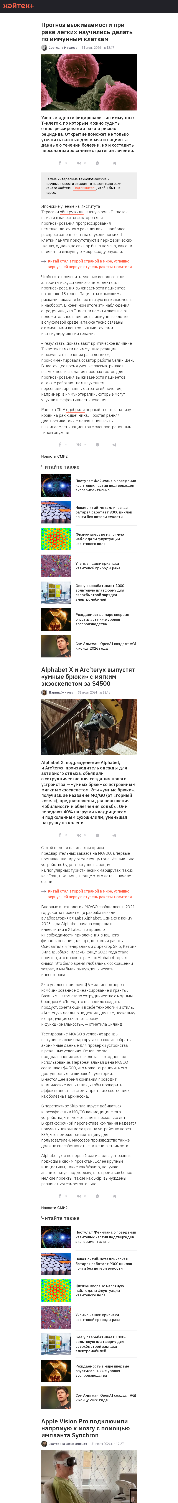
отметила (98, 1024)
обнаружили (72, 211)
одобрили (75, 409)
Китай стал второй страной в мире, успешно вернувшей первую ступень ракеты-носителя (90, 264)
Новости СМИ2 (54, 456)
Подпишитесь (84, 188)
